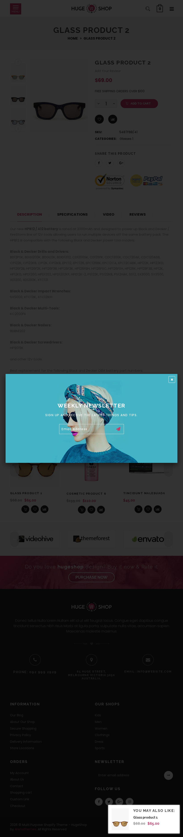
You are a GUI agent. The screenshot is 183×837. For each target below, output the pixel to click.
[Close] (171, 379)
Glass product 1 (145, 817)
